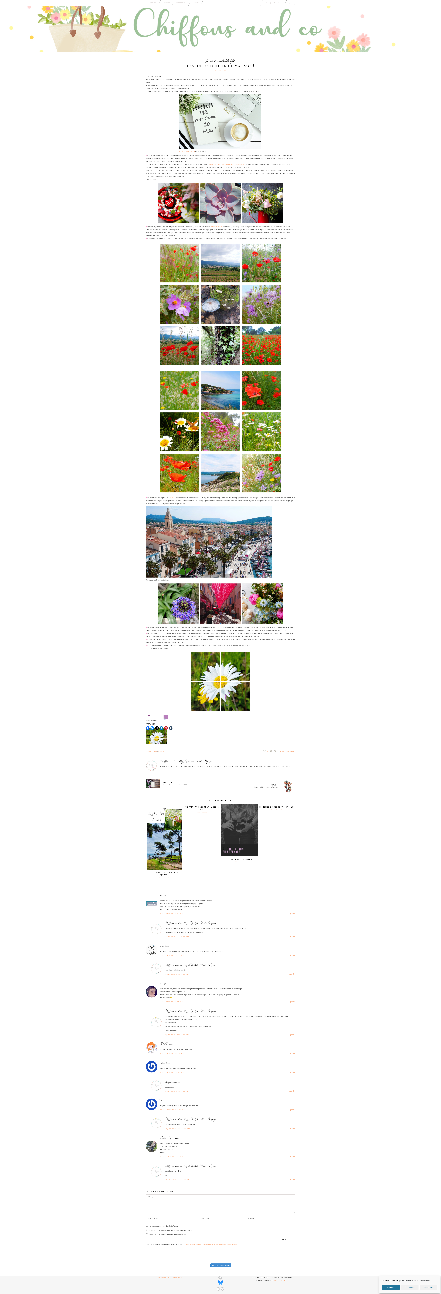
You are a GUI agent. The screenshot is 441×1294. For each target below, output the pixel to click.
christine (165, 1063)
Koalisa (164, 946)
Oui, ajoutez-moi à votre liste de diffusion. (163, 1226)
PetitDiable (166, 1044)
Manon (164, 1100)
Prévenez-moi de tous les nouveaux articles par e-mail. (167, 1234)
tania (163, 895)
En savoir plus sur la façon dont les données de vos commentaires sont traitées (210, 1244)
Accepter (390, 1287)
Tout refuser (409, 1287)
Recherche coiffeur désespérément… (265, 787)
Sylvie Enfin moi (169, 1138)
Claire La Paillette (280, 1280)
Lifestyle (230, 60)
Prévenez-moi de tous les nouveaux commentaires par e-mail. (170, 1230)
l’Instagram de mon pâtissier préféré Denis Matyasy (225, 164)
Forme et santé (215, 60)
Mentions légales (164, 1277)
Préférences (428, 1287)
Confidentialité (177, 1277)
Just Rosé (171, 498)
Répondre (292, 914)
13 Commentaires (288, 751)
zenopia (164, 983)
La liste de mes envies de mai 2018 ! (175, 785)
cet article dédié (216, 227)
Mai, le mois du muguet (187, 151)
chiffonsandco (172, 1081)
